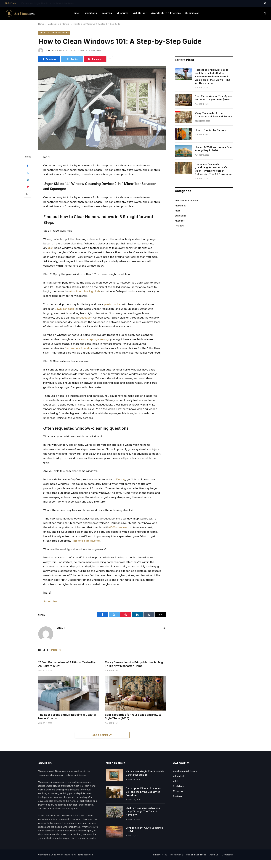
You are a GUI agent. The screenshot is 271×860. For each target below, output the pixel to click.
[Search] (265, 3)
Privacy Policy (160, 854)
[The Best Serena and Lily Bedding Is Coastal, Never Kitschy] (68, 693)
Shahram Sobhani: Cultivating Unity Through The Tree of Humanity (143, 811)
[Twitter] (27, 172)
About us (214, 854)
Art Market (139, 13)
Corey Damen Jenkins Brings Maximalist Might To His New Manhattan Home (135, 664)
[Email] (27, 194)
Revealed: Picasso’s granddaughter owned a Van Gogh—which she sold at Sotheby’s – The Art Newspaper (214, 169)
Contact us (227, 854)
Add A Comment (102, 735)
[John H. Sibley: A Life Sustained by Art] (114, 832)
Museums (122, 13)
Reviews (107, 13)
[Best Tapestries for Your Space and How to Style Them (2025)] (135, 693)
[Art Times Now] (20, 13)
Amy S (50, 50)
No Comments (80, 50)
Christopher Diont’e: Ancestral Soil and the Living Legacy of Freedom (56, 3)
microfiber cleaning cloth (84, 291)
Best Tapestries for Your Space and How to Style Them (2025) (133, 716)
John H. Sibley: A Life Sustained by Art (144, 829)
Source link (50, 601)
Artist (177, 210)
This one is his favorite (86, 540)
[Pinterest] (27, 187)
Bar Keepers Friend (77, 348)
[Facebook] (27, 165)
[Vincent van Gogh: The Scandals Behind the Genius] (114, 775)
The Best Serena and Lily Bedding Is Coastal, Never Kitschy (67, 716)
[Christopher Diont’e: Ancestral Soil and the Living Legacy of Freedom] (114, 792)
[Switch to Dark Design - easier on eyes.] (264, 13)
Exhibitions (90, 13)
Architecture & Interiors (166, 13)
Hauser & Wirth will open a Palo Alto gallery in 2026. (213, 149)
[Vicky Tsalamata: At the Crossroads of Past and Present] (183, 117)
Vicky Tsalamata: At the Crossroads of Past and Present (214, 115)
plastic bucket (112, 304)
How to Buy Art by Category (211, 130)
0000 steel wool (119, 527)
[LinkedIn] (27, 180)
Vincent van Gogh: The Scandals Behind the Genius (145, 773)
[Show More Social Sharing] (109, 59)
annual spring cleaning (95, 339)
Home (75, 13)
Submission (192, 13)
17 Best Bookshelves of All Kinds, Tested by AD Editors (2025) (67, 664)
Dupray (120, 479)
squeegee (84, 317)
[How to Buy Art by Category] (183, 134)
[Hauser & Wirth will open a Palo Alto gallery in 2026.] (183, 151)
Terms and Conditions (195, 854)
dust (50, 247)
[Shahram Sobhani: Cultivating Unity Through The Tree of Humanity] (114, 812)
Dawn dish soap (64, 308)
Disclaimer (175, 854)
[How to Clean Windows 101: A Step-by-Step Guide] (102, 108)
